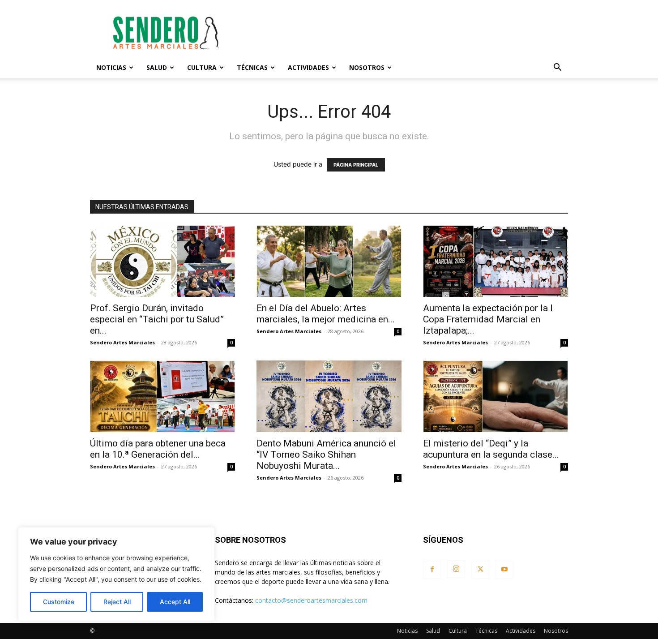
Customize (58, 601)
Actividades (308, 67)
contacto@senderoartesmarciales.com (311, 600)
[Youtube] (504, 570)
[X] (480, 570)
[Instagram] (456, 569)
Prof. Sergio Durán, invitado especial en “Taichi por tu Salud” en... (157, 319)
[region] (116, 574)
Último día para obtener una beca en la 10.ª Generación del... (158, 449)
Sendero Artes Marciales (122, 342)
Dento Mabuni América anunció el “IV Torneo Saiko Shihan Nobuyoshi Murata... (326, 454)
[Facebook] (432, 570)
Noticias (111, 67)
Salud (156, 67)
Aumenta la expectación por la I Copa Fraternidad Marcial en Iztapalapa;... (488, 319)
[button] (557, 68)
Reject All (117, 601)
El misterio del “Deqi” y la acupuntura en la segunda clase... (491, 449)
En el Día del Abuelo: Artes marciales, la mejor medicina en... (325, 314)
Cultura (202, 67)
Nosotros (367, 67)
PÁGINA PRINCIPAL (355, 165)
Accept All (175, 601)
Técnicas (252, 67)
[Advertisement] (405, 33)
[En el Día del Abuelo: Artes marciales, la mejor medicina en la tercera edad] (329, 261)
